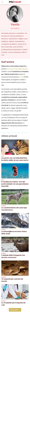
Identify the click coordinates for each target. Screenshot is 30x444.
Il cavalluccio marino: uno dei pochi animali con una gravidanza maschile (14, 184)
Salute (3, 301)
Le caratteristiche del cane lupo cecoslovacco (14, 209)
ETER (21, 77)
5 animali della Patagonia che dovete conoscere (13, 256)
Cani (2, 156)
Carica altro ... (15, 310)
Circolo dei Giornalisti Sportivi (18, 69)
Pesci (2, 180)
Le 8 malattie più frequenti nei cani (13, 304)
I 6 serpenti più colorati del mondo (12, 280)
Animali (3, 205)
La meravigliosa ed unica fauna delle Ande (14, 232)
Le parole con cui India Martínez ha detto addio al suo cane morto (14, 159)
